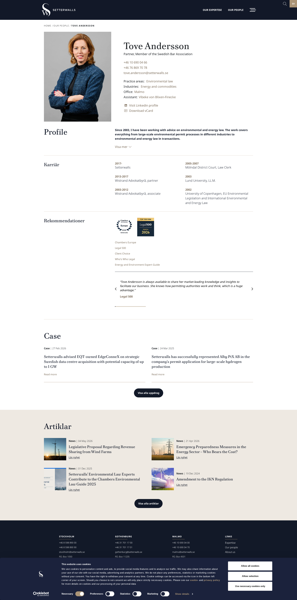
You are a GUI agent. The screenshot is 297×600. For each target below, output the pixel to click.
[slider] (130, 306)
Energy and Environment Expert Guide (137, 264)
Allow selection (250, 576)
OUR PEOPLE (235, 10)
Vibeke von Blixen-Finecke (157, 97)
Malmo (139, 92)
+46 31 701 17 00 (123, 542)
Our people (61, 25)
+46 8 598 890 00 (67, 542)
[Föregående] (115, 289)
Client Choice (122, 253)
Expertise (230, 542)
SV (293, 3)
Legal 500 (120, 248)
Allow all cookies (250, 566)
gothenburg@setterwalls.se (128, 551)
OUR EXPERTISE (212, 10)
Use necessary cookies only (250, 586)
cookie (194, 580)
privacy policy (212, 580)
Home (47, 25)
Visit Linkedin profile (143, 105)
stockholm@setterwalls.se (72, 551)
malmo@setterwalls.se (183, 551)
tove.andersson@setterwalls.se (146, 73)
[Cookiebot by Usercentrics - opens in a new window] (41, 594)
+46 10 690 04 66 (135, 62)
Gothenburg (123, 536)
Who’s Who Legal (125, 259)
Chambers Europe (125, 242)
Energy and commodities (158, 86)
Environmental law (159, 81)
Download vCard (141, 111)
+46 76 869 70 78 (135, 68)
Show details (182, 594)
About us (230, 552)
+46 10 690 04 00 (181, 542)
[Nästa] (252, 289)
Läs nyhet (74, 457)
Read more (50, 374)
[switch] (109, 593)
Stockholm (66, 536)
